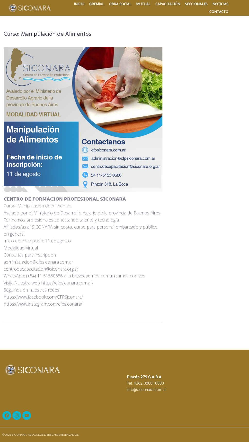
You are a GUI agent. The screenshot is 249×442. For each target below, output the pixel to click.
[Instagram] (16, 415)
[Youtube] (26, 415)
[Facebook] (6, 415)
